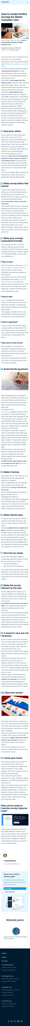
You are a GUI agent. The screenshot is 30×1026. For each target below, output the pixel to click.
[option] (16, 933)
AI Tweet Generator (7, 992)
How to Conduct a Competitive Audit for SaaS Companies (15, 937)
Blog (7, 40)
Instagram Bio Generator (9, 981)
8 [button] (18, 946)
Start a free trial (10, 892)
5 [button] (14, 946)
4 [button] (12, 946)
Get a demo (8, 888)
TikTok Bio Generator (8, 1006)
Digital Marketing (15, 40)
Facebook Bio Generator (9, 970)
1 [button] (8, 946)
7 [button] (17, 946)
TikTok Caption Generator (9, 1003)
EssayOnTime (5, 412)
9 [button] (20, 946)
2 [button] (9, 946)
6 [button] (15, 946)
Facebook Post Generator (9, 967)
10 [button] (21, 946)
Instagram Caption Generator (10, 979)
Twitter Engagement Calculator (11, 990)
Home (3, 40)
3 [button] (11, 946)
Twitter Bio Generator (8, 995)
